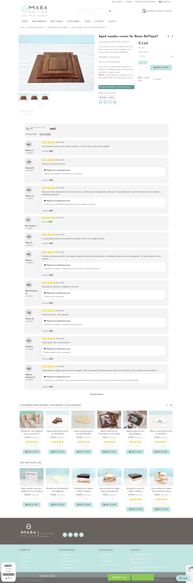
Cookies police (67, 568)
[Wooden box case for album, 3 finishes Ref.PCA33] (83, 477)
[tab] (31, 134)
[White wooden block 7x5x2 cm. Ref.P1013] (161, 419)
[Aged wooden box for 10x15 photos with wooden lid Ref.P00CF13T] (109, 419)
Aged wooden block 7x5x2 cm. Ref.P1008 (57, 432)
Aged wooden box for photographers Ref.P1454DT (135, 434)
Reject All (119, 577)
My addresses (106, 561)
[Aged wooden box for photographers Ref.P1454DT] (135, 419)
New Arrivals (39, 21)
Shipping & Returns (69, 555)
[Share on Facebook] (105, 102)
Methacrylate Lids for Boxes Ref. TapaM (161, 490)
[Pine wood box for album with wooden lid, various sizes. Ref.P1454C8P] (109, 477)
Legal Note (66, 558)
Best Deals (57, 21)
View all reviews (96, 394)
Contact (99, 21)
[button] (167, 405)
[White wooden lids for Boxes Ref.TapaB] (172, 37)
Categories (73, 21)
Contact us (26, 561)
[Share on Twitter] (100, 102)
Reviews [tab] (26, 115)
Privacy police (67, 565)
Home (25, 21)
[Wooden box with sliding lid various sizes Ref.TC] (31, 419)
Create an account (108, 565)
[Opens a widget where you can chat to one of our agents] (183, 578)
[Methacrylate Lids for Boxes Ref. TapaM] (161, 477)
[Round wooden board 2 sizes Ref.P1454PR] (83, 419)
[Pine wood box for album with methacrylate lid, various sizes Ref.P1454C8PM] (58, 477)
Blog (88, 21)
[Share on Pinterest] (115, 102)
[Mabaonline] (34, 11)
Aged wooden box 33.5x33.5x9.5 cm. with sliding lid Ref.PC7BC (135, 491)
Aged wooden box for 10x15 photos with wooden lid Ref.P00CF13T (109, 434)
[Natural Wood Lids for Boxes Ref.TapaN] (168, 37)
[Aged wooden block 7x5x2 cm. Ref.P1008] (57, 419)
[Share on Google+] (110, 102)
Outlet (112, 21)
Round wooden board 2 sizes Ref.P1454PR (83, 432)
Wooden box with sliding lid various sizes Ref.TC (32, 432)
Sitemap (25, 568)
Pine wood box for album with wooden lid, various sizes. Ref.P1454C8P (109, 491)
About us (25, 555)
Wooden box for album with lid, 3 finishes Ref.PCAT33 (31, 491)
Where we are (27, 558)
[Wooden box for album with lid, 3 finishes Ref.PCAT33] (32, 477)
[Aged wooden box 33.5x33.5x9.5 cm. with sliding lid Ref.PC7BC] (135, 477)
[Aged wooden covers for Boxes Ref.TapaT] (91, 88)
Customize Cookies (47, 576)
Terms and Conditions (70, 561)
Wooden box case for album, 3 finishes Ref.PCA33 (83, 491)
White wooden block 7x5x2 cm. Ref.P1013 (161, 432)
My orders (105, 558)
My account (106, 555)
